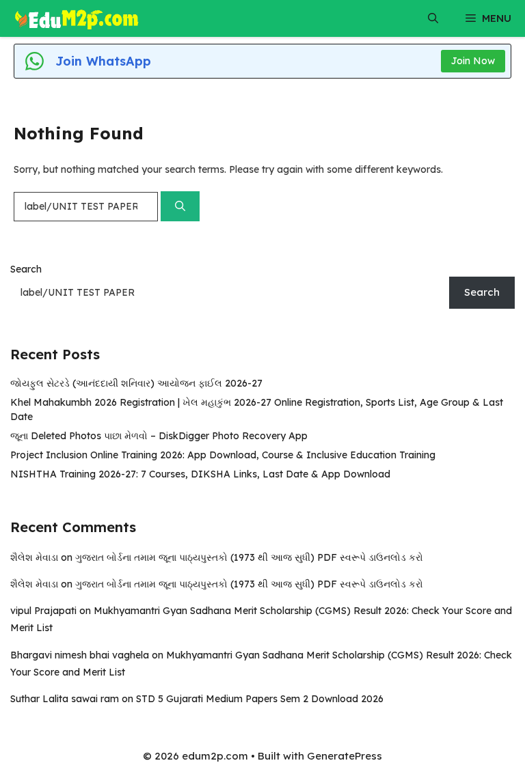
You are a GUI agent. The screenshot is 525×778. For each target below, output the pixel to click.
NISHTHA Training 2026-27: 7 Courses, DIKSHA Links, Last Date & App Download (200, 474)
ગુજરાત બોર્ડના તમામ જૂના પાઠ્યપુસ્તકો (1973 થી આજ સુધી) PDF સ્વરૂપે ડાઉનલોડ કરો (249, 557)
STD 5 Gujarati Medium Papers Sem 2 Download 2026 (259, 699)
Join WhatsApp (103, 61)
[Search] (180, 206)
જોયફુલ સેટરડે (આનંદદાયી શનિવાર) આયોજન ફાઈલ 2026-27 (136, 383)
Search (26, 269)
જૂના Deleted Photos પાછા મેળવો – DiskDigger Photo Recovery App (159, 436)
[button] (433, 18)
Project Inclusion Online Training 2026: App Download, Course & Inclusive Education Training (222, 455)
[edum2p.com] (77, 18)
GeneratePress (344, 755)
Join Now (473, 61)
